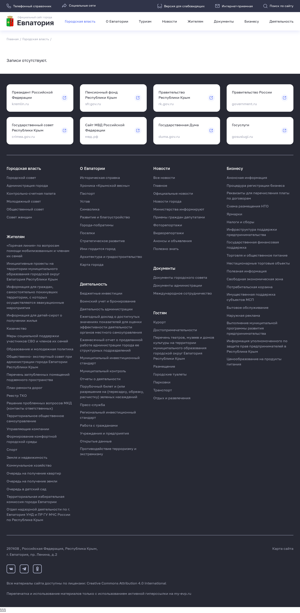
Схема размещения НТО (248, 206)
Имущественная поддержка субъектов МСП (251, 297)
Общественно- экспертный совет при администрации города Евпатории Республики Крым (39, 361)
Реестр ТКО (17, 395)
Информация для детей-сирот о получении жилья (34, 318)
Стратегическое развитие (102, 241)
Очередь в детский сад (26, 489)
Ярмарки (234, 214)
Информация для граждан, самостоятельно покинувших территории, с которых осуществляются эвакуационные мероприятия (35, 297)
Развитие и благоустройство (105, 217)
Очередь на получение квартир (34, 473)
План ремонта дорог (24, 387)
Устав (85, 201)
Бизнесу (251, 21)
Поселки (87, 233)
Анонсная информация (247, 177)
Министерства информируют (178, 209)
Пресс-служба (92, 405)
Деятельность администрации (106, 309)
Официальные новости (173, 193)
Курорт (159, 322)
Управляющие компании (28, 429)
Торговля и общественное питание (257, 255)
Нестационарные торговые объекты (258, 263)
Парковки (161, 382)
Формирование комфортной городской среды (32, 439)
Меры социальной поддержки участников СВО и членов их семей (37, 338)
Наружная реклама (243, 315)
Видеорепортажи (168, 233)
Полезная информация (247, 271)
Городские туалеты (170, 374)
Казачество (17, 328)
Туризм (145, 21)
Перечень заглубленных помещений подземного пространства (38, 377)
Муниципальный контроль (103, 371)
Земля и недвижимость (27, 457)
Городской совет (21, 177)
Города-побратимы (97, 225)
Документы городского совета (180, 277)
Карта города (91, 264)
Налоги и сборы (240, 222)
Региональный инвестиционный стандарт (108, 415)
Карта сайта (282, 548)
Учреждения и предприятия (104, 433)
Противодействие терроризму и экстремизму (108, 451)
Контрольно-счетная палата (31, 193)
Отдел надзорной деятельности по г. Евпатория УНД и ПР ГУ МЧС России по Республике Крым (38, 514)
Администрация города (27, 185)
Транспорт (162, 390)
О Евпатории (117, 21)
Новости (169, 21)
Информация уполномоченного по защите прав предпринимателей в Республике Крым (257, 346)
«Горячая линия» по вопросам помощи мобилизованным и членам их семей (38, 250)
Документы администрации (177, 285)
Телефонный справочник (32, 6)
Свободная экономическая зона (255, 279)
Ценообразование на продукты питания (254, 361)
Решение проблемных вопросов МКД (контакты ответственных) (39, 405)
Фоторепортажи (167, 225)
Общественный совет (25, 209)
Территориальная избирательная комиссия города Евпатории (35, 499)
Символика (89, 209)
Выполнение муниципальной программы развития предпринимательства (252, 328)
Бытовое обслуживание (247, 307)
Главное (160, 185)
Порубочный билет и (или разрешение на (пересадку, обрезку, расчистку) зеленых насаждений (112, 391)
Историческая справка (100, 177)
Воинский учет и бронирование (108, 301)
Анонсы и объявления (172, 241)
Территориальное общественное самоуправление (35, 418)
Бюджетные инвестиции (101, 293)
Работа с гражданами (99, 425)
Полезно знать (166, 248)
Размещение (164, 366)
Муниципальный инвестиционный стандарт (110, 360)
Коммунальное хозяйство (29, 465)
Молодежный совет (24, 201)
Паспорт (87, 193)
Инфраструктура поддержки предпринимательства (252, 232)
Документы (224, 21)
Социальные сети (82, 5)
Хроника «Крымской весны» (105, 185)
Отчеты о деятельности (100, 379)
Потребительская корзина (250, 287)
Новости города (167, 201)
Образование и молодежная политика (40, 349)
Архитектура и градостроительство (111, 256)
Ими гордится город (98, 248)
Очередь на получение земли (32, 481)
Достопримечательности (175, 330)
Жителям (195, 21)
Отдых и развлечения (171, 398)
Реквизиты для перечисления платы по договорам (258, 195)
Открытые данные (96, 441)
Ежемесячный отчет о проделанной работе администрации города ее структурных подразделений (111, 345)
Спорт (12, 449)
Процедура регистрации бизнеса (256, 185)
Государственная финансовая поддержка (253, 245)
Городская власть (80, 21)
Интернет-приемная (237, 6)
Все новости (164, 177)
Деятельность (281, 21)
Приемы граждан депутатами (179, 217)
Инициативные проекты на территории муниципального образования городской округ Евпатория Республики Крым (33, 271)
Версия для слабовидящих (184, 6)
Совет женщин (19, 217)
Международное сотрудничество (182, 293)
